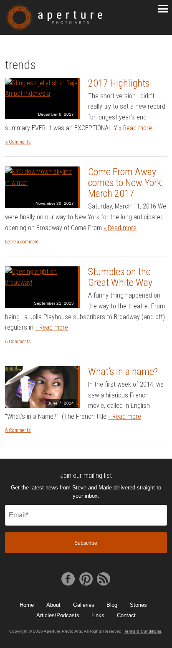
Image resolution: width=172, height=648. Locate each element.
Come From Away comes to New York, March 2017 (125, 182)
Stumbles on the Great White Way (120, 277)
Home (27, 605)
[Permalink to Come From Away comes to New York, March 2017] (41, 187)
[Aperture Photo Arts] (53, 17)
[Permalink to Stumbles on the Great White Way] (41, 287)
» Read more (135, 128)
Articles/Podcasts (57, 615)
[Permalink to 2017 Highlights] (41, 98)
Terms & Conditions (142, 631)
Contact (126, 615)
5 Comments (18, 142)
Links (97, 615)
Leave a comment (22, 242)
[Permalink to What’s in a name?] (41, 387)
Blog (111, 605)
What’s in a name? (123, 371)
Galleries (83, 605)
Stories (138, 605)
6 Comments (18, 342)
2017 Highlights (118, 83)
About (53, 605)
